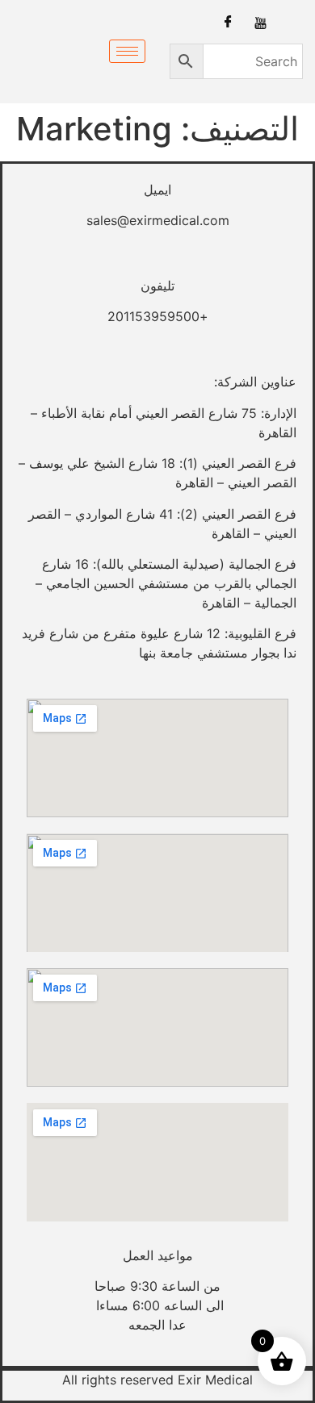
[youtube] (260, 21)
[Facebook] (228, 22)
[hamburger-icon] (127, 51)
